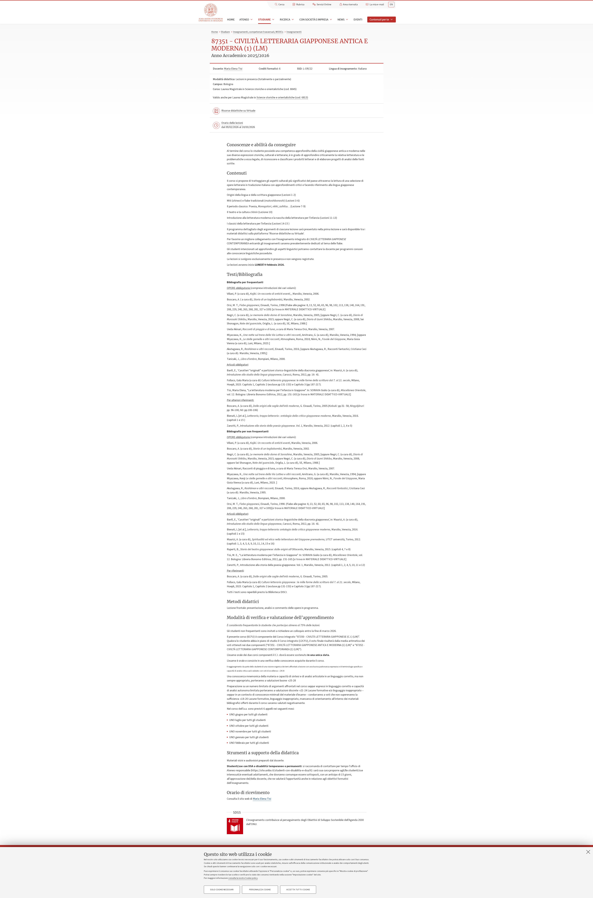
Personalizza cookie (260, 889)
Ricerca (285, 19)
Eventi (358, 19)
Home (231, 19)
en (391, 4)
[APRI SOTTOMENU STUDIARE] (273, 19)
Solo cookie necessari (221, 889)
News (341, 19)
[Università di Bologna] (210, 12)
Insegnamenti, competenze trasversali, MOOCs (258, 32)
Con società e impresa (313, 19)
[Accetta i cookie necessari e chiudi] (588, 851)
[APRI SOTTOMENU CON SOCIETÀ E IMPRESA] (330, 19)
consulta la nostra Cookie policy (243, 878)
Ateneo (244, 19)
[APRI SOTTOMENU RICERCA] (292, 19)
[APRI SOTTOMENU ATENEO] (251, 19)
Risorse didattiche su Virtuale (238, 111)
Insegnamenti (294, 32)
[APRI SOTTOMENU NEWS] (346, 19)
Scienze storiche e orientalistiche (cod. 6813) (282, 97)
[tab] (391, 4)
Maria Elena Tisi (233, 69)
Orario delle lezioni (232, 123)
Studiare (264, 19)
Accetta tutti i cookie (298, 889)
